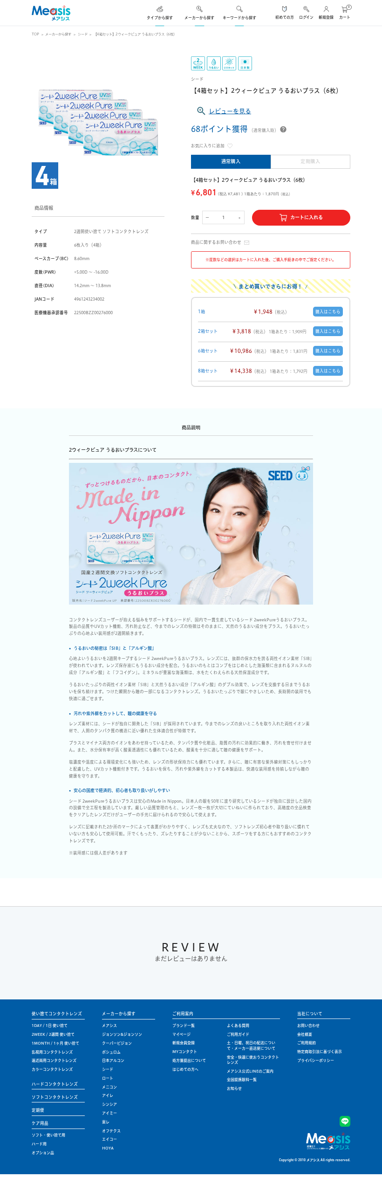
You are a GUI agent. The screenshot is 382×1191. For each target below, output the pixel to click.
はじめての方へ (185, 1069)
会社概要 (304, 1034)
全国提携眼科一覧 (242, 1079)
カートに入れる (306, 217)
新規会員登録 (183, 1042)
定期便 (38, 1110)
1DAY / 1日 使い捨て (50, 1025)
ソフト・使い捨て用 (48, 1135)
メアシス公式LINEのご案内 (250, 1071)
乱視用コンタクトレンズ (52, 1052)
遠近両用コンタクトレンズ (54, 1060)
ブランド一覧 (183, 1025)
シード (83, 34)
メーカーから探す (58, 34)
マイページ (181, 1034)
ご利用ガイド (238, 1034)
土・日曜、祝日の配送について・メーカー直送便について (251, 1045)
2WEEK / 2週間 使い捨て (53, 1034)
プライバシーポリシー (315, 1060)
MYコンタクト (184, 1051)
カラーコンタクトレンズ (52, 1069)
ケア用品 (40, 1123)
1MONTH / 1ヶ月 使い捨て (55, 1043)
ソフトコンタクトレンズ (55, 1097)
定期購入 (310, 161)
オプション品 (43, 1152)
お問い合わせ (308, 1025)
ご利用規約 (306, 1042)
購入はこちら (328, 311)
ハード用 (39, 1144)
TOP (35, 34)
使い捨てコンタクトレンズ (57, 1013)
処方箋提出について (189, 1060)
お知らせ (234, 1088)
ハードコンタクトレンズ (55, 1084)
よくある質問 (238, 1025)
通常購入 (231, 161)
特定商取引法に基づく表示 (319, 1051)
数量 (195, 217)
